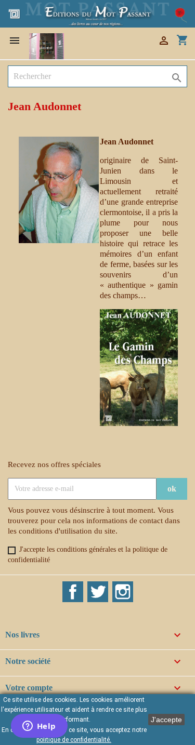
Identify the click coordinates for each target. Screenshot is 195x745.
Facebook (72, 591)
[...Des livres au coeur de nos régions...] (97, 12)
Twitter (97, 591)
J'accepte (166, 719)
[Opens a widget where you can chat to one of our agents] (39, 727)
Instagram (122, 591)
